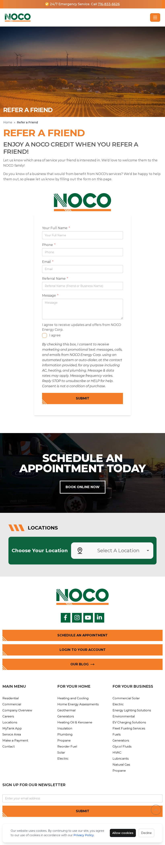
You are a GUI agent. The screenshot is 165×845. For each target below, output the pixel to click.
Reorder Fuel (67, 746)
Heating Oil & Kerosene (74, 722)
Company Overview (17, 710)
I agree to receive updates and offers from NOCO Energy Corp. (81, 327)
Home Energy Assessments (78, 704)
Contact (8, 746)
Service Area (11, 734)
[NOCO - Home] (76, 17)
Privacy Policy (83, 835)
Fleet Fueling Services (128, 728)
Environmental (123, 716)
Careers (8, 716)
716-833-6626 (109, 4)
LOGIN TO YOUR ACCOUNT (83, 650)
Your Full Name (56, 228)
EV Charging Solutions (129, 722)
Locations (9, 722)
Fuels (116, 734)
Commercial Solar (126, 698)
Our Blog (79, 664)
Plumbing (64, 734)
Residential (10, 698)
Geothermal (66, 710)
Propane (64, 740)
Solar (61, 752)
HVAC (116, 752)
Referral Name (55, 279)
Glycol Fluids (121, 746)
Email (48, 262)
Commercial (11, 704)
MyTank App (12, 728)
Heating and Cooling (73, 698)
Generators (65, 716)
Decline (146, 833)
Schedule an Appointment (82, 635)
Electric (63, 758)
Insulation (64, 728)
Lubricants (120, 758)
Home (7, 122)
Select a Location (118, 550)
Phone (49, 245)
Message (50, 296)
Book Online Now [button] (83, 487)
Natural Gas (121, 764)
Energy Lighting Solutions (131, 710)
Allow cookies (122, 833)
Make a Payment (15, 740)
